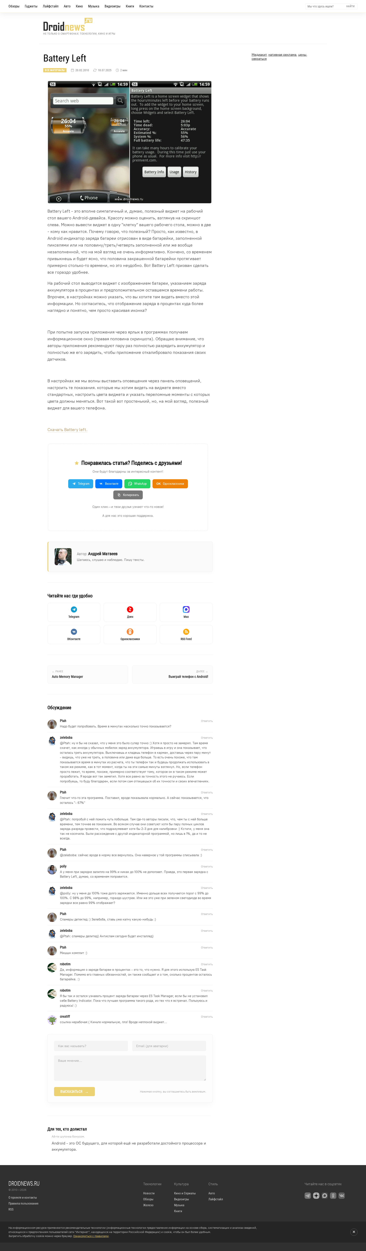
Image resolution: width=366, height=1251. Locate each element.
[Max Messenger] (325, 1195)
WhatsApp (140, 484)
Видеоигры (113, 6)
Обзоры (13, 6)
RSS (11, 1209)
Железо (148, 1205)
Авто (67, 6)
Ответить (207, 721)
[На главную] (79, 24)
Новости (149, 1193)
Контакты (146, 6)
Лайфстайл (50, 6)
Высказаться (74, 1092)
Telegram (83, 484)
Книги (130, 6)
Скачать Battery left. (67, 429)
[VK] (341, 1195)
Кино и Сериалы (185, 1193)
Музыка (93, 6)
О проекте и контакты (22, 1197)
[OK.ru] (333, 1195)
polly (66, 893)
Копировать (131, 495)
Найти (350, 6)
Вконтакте (111, 484)
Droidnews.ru (24, 1183)
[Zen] (316, 1195)
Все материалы (55, 70)
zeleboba (69, 855)
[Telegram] (308, 1195)
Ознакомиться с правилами (91, 1236)
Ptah (66, 743)
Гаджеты (31, 6)
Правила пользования (23, 1203)
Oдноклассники (170, 484)
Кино (79, 6)
